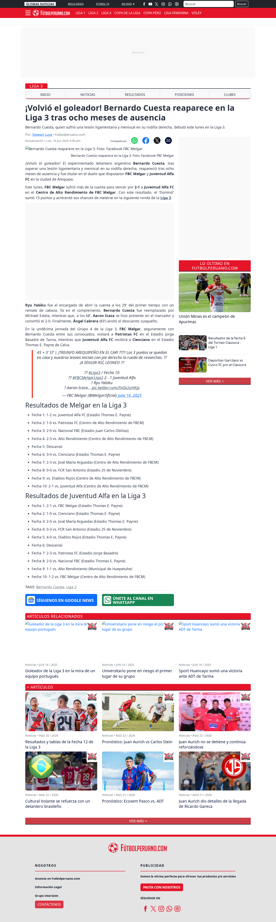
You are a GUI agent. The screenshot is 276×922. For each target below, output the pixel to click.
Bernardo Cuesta (50, 586)
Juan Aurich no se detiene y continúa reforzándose (212, 744)
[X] (156, 4)
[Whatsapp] (170, 4)
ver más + (215, 381)
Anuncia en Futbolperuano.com (57, 878)
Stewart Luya (42, 134)
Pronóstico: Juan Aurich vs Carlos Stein (137, 741)
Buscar (242, 4)
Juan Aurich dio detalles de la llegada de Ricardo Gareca (212, 803)
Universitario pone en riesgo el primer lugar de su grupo (137, 673)
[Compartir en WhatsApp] (134, 140)
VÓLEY (196, 13)
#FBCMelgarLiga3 (88, 377)
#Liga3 (94, 372)
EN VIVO (127, 4)
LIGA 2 (93, 13)
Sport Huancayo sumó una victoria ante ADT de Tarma (210, 673)
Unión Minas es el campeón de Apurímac (207, 319)
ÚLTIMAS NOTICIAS (40, 4)
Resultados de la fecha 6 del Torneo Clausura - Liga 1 (226, 342)
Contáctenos (49, 904)
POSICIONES (184, 94)
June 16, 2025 (130, 395)
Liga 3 (36, 86)
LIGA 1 (80, 13)
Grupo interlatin (46, 896)
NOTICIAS (87, 94)
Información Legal (48, 887)
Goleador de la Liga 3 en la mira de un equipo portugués (60, 673)
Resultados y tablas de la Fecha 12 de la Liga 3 (59, 744)
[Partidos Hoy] (177, 4)
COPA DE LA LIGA (127, 13)
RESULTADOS (76, 4)
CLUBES (230, 94)
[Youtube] (150, 4)
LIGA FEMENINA (176, 13)
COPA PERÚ (152, 13)
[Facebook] (144, 4)
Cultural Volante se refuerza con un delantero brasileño (57, 803)
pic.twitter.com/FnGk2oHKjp (116, 387)
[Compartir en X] (157, 140)
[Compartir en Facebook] (145, 140)
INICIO (45, 94)
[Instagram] (163, 4)
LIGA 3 (106, 13)
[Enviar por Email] (168, 140)
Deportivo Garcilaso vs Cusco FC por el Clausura (227, 362)
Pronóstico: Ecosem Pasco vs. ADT (133, 801)
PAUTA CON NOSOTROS (161, 887)
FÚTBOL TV (102, 4)
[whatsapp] (169, 907)
